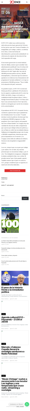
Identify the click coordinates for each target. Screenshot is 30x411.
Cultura (3, 314)
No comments (13, 34)
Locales (4, 24)
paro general (10, 185)
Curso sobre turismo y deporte (9, 255)
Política (11, 24)
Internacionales (5, 284)
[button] (27, 404)
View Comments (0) (15, 170)
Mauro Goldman (4, 298)
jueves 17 (3, 185)
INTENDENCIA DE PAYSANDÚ (9, 237)
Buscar (2, 195)
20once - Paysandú (20, 406)
